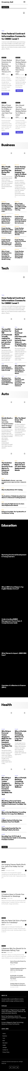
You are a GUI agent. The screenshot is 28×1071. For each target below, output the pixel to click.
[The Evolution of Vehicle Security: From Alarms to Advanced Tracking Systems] (7, 455)
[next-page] (25, 691)
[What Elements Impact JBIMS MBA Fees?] (14, 639)
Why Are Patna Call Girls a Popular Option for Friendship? (14, 921)
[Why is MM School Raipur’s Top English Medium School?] (14, 572)
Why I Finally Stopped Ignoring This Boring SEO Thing (6, 170)
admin (3, 73)
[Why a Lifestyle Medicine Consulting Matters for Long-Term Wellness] (20, 719)
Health (3, 729)
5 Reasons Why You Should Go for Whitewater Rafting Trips (14, 949)
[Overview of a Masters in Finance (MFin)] (14, 671)
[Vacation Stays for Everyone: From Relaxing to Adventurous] (5, 985)
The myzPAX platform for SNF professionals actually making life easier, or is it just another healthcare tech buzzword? (7, 338)
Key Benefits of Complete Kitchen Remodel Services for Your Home (18, 977)
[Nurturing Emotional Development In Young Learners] (14, 540)
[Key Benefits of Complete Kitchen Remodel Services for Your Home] (5, 977)
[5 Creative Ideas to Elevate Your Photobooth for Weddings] (14, 886)
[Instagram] (14, 1067)
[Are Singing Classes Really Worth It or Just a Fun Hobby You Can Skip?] (14, 856)
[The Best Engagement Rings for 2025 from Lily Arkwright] (5, 970)
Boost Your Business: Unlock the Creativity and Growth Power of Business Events (14, 1018)
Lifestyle (3, 861)
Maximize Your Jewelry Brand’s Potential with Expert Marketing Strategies (7, 381)
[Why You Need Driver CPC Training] (20, 407)
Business (4, 57)
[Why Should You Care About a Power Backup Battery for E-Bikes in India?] (21, 100)
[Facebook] (10, 1067)
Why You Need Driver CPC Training (20, 420)
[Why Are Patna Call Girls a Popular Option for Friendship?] (14, 912)
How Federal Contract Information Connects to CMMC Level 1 (13, 36)
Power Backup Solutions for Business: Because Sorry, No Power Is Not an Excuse (20, 220)
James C (3, 870)
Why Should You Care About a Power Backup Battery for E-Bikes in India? (21, 110)
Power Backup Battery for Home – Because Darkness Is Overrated (20, 243)
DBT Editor (4, 898)
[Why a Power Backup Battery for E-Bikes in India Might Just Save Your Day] (7, 100)
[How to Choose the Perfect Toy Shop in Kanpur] (5, 963)
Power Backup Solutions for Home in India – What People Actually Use (19, 254)
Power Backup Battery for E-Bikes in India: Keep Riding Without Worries (20, 231)
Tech (3, 31)
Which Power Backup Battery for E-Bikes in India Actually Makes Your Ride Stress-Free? (21, 66)
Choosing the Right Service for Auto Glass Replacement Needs (20, 466)
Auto (3, 416)
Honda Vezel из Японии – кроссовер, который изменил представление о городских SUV (14, 482)
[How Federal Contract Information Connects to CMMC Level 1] (14, 19)
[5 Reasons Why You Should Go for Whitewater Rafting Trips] (14, 940)
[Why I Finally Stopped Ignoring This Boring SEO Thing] (7, 157)
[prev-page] (3, 691)
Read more (5, 93)
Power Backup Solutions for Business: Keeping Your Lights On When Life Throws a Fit (7, 66)
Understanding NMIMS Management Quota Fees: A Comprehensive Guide (12, 621)
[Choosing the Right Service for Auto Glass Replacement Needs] (20, 455)
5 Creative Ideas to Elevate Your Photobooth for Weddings (13, 895)
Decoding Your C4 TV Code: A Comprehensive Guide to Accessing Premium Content (14, 838)
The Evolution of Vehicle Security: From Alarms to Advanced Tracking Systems (7, 468)
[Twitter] (17, 1067)
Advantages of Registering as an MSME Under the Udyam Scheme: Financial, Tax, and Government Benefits (14, 1011)
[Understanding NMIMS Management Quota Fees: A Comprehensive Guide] (14, 605)
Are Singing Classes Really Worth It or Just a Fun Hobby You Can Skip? (14, 866)
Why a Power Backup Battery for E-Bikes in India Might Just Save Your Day (7, 110)
